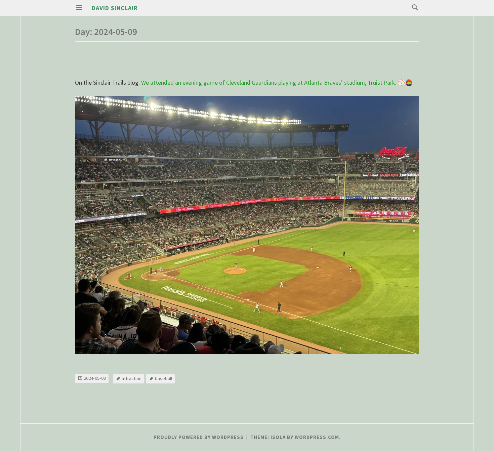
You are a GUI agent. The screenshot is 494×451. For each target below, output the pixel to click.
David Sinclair (115, 8)
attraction (131, 378)
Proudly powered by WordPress (199, 437)
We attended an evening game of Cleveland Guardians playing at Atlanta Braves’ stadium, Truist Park (268, 82)
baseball (163, 378)
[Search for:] (413, 7)
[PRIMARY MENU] (79, 7)
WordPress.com (317, 437)
